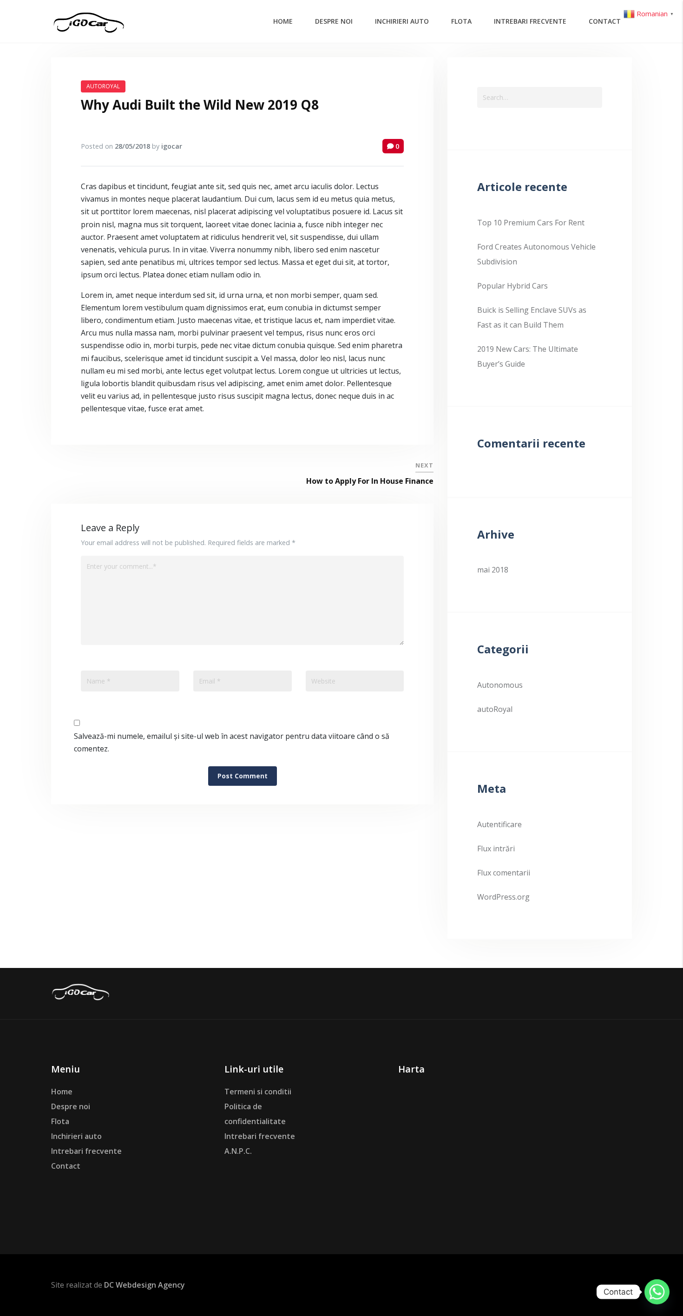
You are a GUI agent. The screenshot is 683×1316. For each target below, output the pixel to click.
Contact (65, 1166)
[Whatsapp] (657, 1291)
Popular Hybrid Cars (512, 286)
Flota (60, 1121)
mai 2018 (492, 570)
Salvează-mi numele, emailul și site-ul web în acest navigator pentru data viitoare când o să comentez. (231, 742)
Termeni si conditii (257, 1091)
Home (61, 1091)
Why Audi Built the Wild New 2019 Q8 (200, 104)
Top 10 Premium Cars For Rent (530, 222)
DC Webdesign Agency (144, 1285)
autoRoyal (103, 86)
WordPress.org (503, 897)
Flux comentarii (503, 873)
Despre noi (70, 1106)
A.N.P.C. (238, 1151)
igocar (171, 146)
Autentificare (499, 824)
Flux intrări (496, 848)
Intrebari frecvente (86, 1151)
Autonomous (500, 685)
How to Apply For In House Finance (369, 481)
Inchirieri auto (76, 1136)
